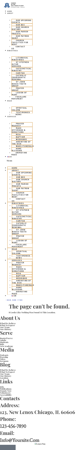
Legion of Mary (19, 93)
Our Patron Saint (20, 37)
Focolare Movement (18, 97)
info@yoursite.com (19, 440)
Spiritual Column (19, 109)
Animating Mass (19, 153)
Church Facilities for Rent (20, 42)
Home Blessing (17, 149)
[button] (18, 161)
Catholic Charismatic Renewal (19, 77)
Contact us (18, 47)
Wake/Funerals (25, 146)
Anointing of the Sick (21, 142)
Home (9, 11)
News (19, 114)
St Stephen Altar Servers (20, 64)
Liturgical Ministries (20, 58)
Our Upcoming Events (21, 21)
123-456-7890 (13, 426)
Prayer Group (18, 89)
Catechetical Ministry (22, 69)
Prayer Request (18, 124)
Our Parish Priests (20, 32)
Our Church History (20, 28)
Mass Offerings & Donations (19, 130)
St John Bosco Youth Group (19, 83)
